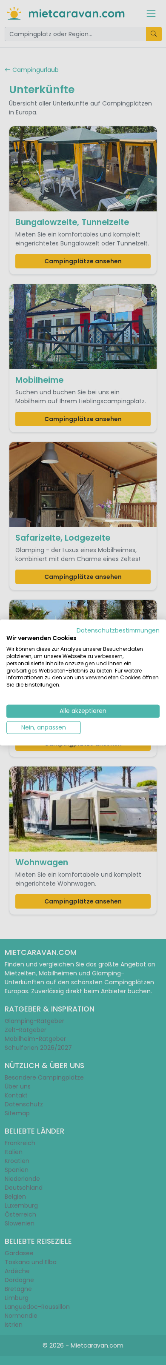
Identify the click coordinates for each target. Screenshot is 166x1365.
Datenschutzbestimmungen (118, 630)
